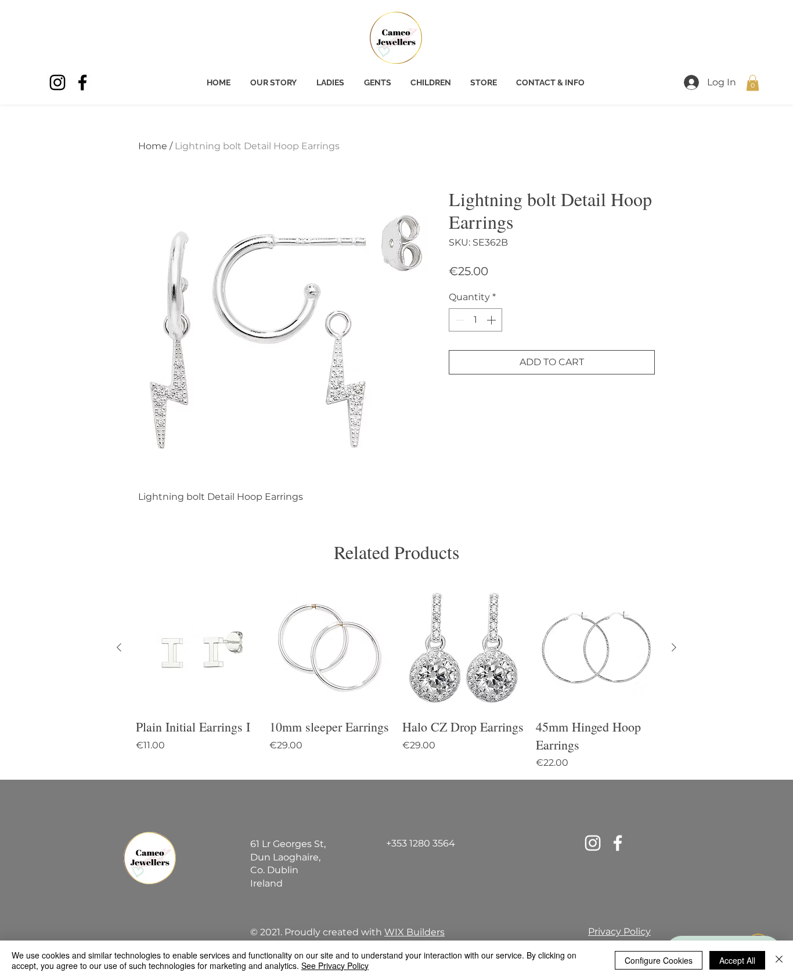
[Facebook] (82, 82)
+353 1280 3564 (420, 843)
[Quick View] (197, 648)
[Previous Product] (119, 647)
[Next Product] (674, 647)
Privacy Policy (619, 931)
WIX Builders (414, 932)
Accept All (737, 960)
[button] (752, 83)
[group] (396, 678)
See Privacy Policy (335, 965)
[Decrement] (458, 320)
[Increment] (492, 320)
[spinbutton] (475, 320)
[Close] (779, 960)
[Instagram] (57, 82)
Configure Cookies (659, 960)
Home (152, 146)
